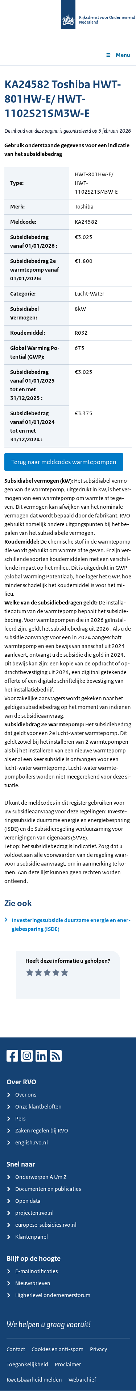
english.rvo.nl (31, 1142)
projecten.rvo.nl (34, 1212)
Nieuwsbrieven (32, 1283)
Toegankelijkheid (27, 1364)
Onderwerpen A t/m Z (40, 1176)
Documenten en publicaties (48, 1188)
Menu (123, 54)
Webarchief (82, 1379)
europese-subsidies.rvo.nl (46, 1224)
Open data (28, 1200)
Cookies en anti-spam (57, 1349)
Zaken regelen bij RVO (41, 1130)
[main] (68, 551)
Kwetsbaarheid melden (34, 1379)
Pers (20, 1118)
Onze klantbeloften (38, 1106)
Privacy (98, 1349)
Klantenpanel (31, 1236)
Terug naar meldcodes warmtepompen (63, 462)
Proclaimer (68, 1364)
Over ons (25, 1094)
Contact (16, 1349)
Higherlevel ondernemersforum (52, 1295)
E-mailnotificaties (36, 1271)
